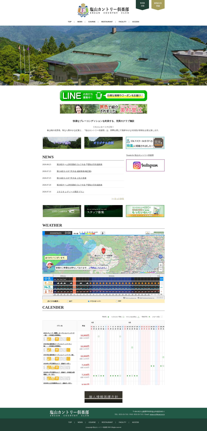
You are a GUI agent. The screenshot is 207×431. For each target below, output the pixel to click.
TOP (69, 22)
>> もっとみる (118, 199)
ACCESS (135, 22)
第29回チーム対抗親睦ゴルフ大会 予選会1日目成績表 (79, 185)
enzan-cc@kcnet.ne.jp (157, 414)
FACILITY (122, 22)
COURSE (91, 22)
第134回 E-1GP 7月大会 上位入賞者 (71, 178)
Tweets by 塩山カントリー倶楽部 (140, 155)
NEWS (79, 22)
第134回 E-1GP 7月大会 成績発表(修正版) (74, 171)
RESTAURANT (107, 22)
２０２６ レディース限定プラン (70, 192)
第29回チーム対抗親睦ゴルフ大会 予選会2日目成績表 (79, 164)
